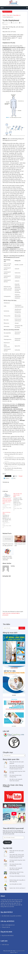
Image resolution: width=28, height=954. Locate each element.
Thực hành (9, 15)
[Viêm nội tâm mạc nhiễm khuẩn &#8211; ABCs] (18, 502)
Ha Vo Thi (8, 22)
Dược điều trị (16, 15)
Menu (2, 7)
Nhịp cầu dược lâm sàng (9, 950)
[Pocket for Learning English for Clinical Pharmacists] (14, 726)
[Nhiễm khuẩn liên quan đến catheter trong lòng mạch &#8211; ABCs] (7, 495)
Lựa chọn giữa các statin (16, 884)
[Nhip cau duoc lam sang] (14, 796)
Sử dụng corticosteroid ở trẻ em (17, 876)
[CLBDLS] (14, 742)
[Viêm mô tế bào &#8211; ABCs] (8, 520)
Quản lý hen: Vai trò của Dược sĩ (17, 888)
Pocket (20, 476)
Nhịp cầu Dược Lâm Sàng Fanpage (13, 786)
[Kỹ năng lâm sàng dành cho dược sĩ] (14, 663)
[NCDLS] (14, 3)
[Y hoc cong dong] (14, 736)
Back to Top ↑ (14, 952)
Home (4, 15)
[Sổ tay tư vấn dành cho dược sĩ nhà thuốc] (14, 696)
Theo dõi (7, 842)
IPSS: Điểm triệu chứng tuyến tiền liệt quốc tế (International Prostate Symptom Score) (17, 767)
